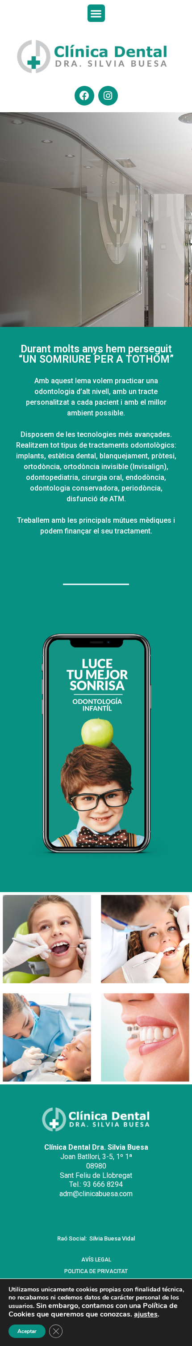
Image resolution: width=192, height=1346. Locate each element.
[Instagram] (108, 96)
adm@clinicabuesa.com (96, 1193)
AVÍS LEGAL (96, 1260)
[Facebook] (84, 96)
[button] (96, 13)
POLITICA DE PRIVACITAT (96, 1271)
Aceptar (27, 1331)
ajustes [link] (146, 1314)
